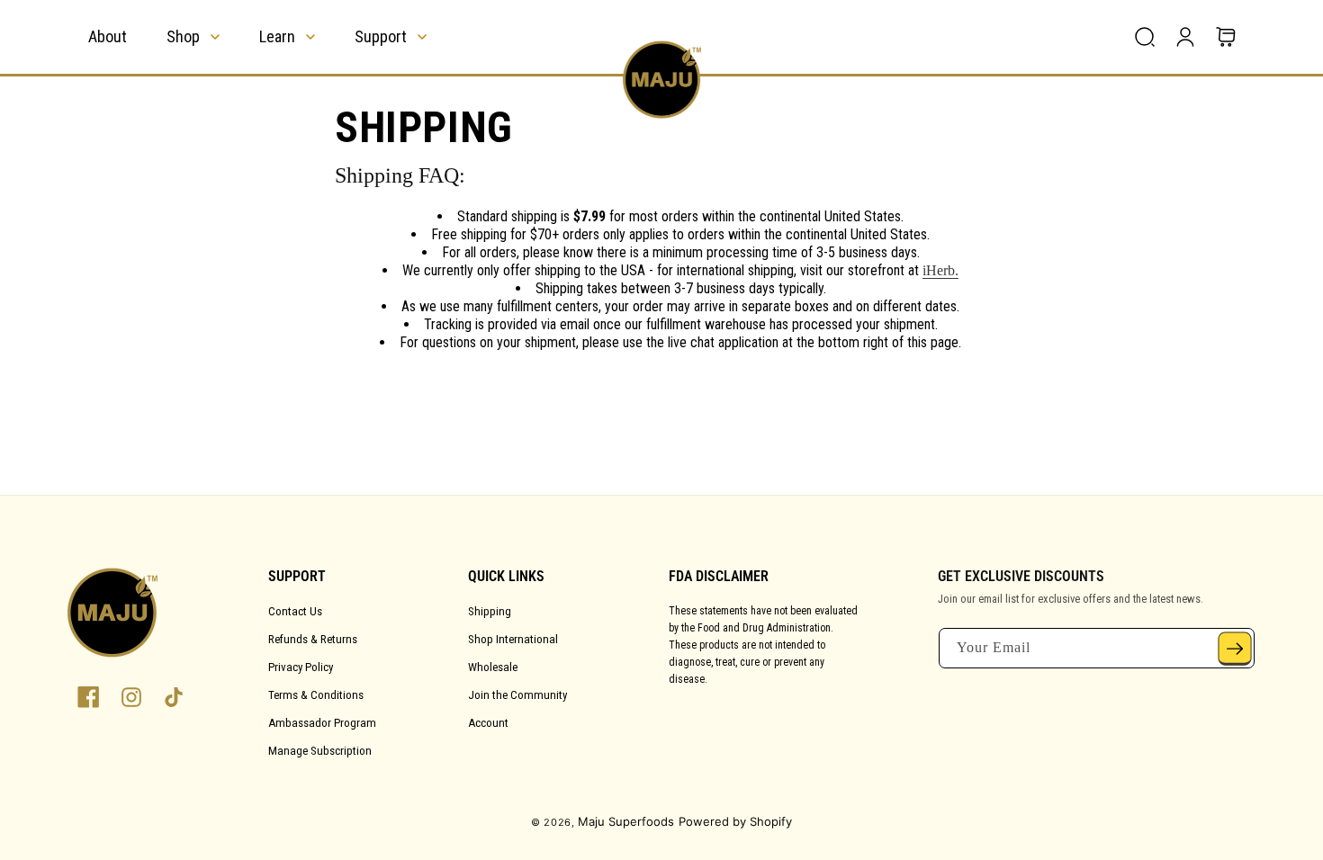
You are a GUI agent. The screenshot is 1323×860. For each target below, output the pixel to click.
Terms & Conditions (316, 695)
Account (488, 723)
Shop (183, 36)
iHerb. (940, 270)
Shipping (489, 611)
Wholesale (493, 667)
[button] (1144, 37)
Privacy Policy (300, 667)
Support (381, 36)
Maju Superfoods (626, 821)
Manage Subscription (320, 750)
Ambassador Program (322, 723)
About (107, 36)
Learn (277, 36)
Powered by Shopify (735, 821)
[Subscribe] (1235, 648)
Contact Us (295, 611)
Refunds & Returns (312, 639)
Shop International (513, 639)
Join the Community (517, 695)
